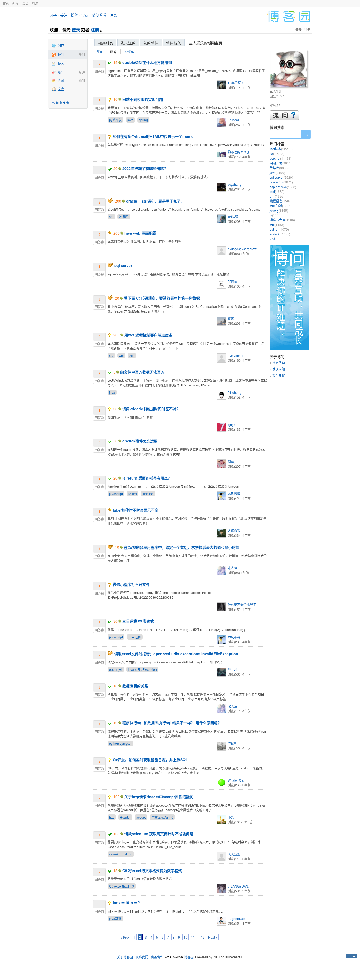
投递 (82, 72)
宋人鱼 (232, 568)
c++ (277, 196)
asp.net (280, 158)
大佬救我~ (235, 530)
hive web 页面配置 (140, 233)
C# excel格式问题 (121, 886)
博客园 (189, 957)
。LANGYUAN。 (239, 886)
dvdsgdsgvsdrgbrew (242, 248)
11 (193, 937)
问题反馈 (62, 102)
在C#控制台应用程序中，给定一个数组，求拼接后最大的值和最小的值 (181, 547)
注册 (95, 30)
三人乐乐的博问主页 (205, 43)
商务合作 (157, 957)
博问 (61, 54)
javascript (116, 493)
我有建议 (278, 375)
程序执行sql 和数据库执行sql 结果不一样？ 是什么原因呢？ (171, 722)
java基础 (115, 918)
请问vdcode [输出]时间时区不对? (150, 408)
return (132, 493)
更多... (274, 238)
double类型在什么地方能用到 (147, 62)
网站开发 (115, 120)
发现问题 (278, 369)
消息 (113, 15)
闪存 (61, 45)
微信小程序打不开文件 (131, 584)
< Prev (125, 937)
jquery (279, 210)
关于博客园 (125, 957)
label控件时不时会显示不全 (135, 510)
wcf (121, 355)
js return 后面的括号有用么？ (147, 478)
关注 (63, 15)
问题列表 (105, 43)
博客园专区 (282, 220)
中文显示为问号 (162, 817)
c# (277, 153)
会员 (25, 3)
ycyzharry (234, 184)
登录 (76, 30)
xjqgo (232, 424)
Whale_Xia (236, 780)
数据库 (123, 216)
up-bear (233, 120)
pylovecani (235, 355)
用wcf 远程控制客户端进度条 (148, 335)
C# (111, 355)
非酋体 (232, 281)
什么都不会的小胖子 (242, 604)
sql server (123, 265)
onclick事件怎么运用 (140, 441)
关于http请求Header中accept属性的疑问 (158, 796)
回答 (113, 51)
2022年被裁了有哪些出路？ (145, 168)
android (280, 234)
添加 (82, 80)
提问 (82, 54)
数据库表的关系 (135, 685)
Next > (212, 937)
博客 (61, 63)
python (279, 229)
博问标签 (174, 43)
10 (185, 937)
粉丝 (74, 15)
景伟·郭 (233, 216)
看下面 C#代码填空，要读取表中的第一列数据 (162, 298)
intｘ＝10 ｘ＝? (126, 902)
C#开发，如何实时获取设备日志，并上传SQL (150, 759)
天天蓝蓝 (234, 854)
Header (125, 817)
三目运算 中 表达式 (138, 621)
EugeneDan (236, 918)
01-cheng (234, 392)
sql (111, 216)
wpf (277, 224)
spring (143, 120)
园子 (53, 15)
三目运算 (134, 637)
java (130, 120)
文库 (61, 89)
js (275, 215)
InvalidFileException (142, 669)
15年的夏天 (236, 82)
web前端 (280, 205)
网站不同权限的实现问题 (142, 99)
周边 (35, 3)
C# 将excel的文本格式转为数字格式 (152, 870)
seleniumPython (120, 854)
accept (141, 817)
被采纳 (129, 51)
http (111, 817)
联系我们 (141, 957)
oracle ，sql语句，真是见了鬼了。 (155, 201)
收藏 (61, 80)
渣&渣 (232, 743)
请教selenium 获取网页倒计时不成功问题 (158, 833)
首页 (6, 3)
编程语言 (281, 201)
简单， (232, 461)
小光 (231, 817)
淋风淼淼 (234, 493)
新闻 (15, 3)
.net (131, 355)
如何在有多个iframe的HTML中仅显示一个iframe (153, 136)
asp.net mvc (283, 186)
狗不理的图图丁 (239, 152)
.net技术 (281, 149)
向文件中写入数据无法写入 (142, 372)
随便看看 (99, 15)
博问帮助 (278, 362)
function (148, 493)
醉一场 (232, 669)
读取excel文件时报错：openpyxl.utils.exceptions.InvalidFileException (176, 653)
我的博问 (151, 43)
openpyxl (115, 669)
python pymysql (120, 743)
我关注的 (128, 43)
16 (203, 937)
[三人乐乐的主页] (289, 69)
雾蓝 (231, 318)
